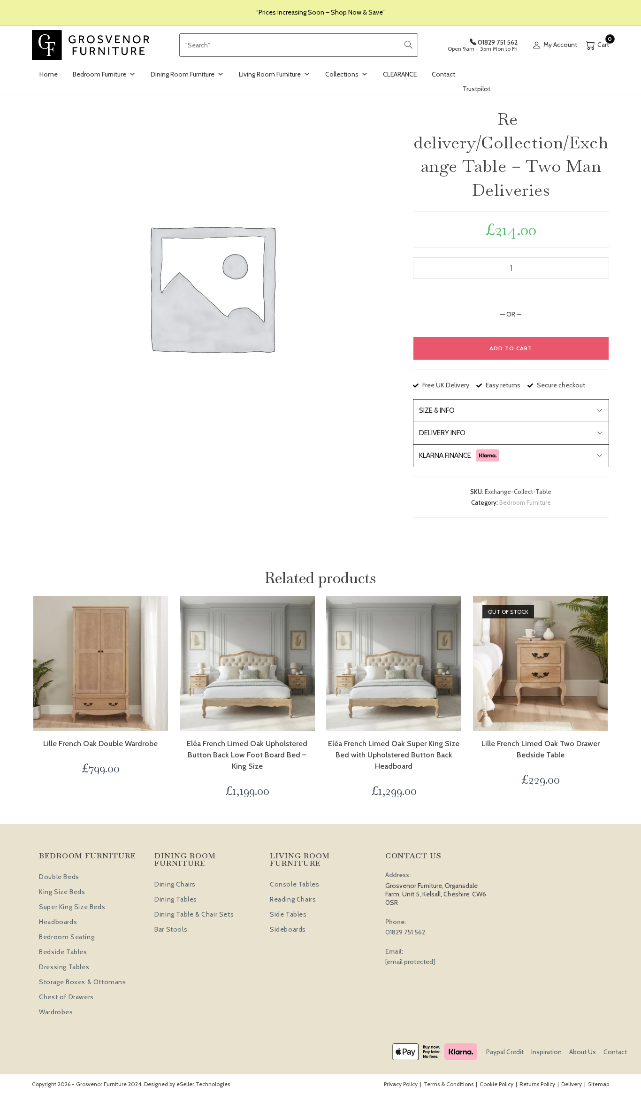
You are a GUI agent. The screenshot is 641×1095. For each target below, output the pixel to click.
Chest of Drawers (66, 997)
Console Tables (294, 884)
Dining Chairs (175, 884)
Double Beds (59, 876)
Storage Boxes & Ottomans (82, 982)
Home (48, 74)
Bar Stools (170, 929)
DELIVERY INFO (442, 433)
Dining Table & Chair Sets (194, 914)
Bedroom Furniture (99, 74)
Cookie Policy (496, 1083)
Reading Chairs (293, 899)
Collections (342, 74)
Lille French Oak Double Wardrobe (100, 743)
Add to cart (510, 348)
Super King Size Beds (72, 906)
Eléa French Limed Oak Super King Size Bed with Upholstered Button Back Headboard (393, 755)
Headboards (58, 922)
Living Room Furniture (270, 74)
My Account (560, 44)
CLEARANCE (400, 74)
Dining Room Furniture (182, 74)
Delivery (571, 1083)
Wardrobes (56, 1012)
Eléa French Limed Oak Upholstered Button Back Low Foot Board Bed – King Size (247, 755)
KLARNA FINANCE (445, 455)
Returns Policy (537, 1083)
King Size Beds (62, 891)
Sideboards (288, 929)
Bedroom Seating (66, 937)
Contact (443, 74)
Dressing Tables (64, 967)
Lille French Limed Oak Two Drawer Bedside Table (540, 749)
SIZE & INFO (437, 410)
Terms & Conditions (448, 1083)
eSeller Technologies (203, 1083)
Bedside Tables (63, 952)
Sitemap (598, 1083)
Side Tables (288, 914)
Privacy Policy (401, 1083)
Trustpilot (476, 89)
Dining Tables (175, 899)
